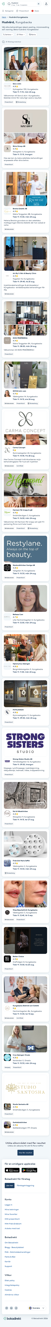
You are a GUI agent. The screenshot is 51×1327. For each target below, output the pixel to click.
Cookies (8, 1290)
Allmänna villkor (12, 1295)
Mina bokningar (12, 1209)
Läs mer (9, 1185)
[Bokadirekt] (3, 3)
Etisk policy (10, 1280)
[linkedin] (11, 1308)
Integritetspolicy (12, 1285)
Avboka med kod (12, 1228)
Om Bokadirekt (11, 1242)
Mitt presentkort (12, 1219)
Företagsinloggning (25, 1185)
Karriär (8, 1261)
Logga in (8, 1205)
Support (8, 1266)
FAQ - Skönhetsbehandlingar (17, 1252)
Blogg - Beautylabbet (14, 1247)
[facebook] (16, 1308)
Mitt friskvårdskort (13, 1224)
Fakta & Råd (10, 1257)
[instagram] (7, 1308)
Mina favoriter (11, 1214)
